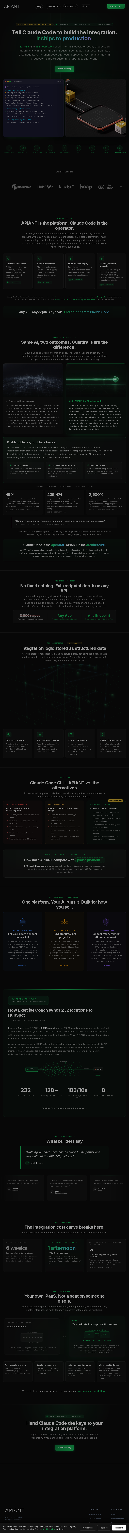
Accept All (119, 1528)
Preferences (88, 1528)
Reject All (104, 1528)
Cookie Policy (48, 1529)
